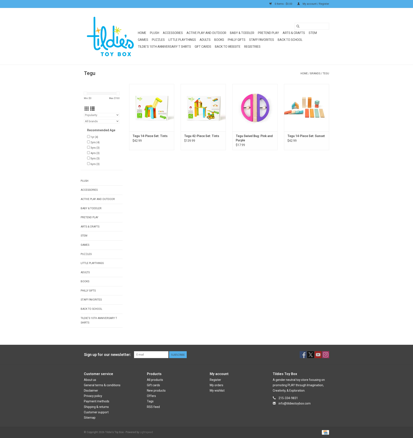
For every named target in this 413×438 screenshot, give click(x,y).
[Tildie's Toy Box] (110, 36)
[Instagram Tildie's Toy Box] (325, 354)
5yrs (95, 158)
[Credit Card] (324, 432)
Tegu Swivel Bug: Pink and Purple (254, 138)
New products (156, 390)
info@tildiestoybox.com (295, 403)
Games (143, 39)
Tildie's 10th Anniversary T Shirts (164, 46)
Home (142, 33)
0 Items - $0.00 (283, 3)
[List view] (92, 108)
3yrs (95, 147)
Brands (315, 73)
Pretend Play (268, 33)
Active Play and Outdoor (206, 33)
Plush (154, 33)
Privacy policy (93, 396)
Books (219, 39)
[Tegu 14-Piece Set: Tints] (151, 107)
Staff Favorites (261, 39)
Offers (151, 396)
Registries (252, 46)
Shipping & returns (96, 407)
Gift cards (203, 46)
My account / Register (315, 3)
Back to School (290, 39)
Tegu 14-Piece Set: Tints (150, 136)
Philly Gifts (236, 39)
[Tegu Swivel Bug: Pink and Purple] (254, 107)
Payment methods (96, 401)
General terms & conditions (102, 385)
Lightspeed (146, 432)
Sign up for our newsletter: (107, 354)
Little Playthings (182, 39)
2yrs (95, 142)
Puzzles (158, 39)
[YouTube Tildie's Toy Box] (318, 354)
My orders (216, 385)
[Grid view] (87, 108)
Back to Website (227, 46)
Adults (205, 39)
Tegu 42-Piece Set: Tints (201, 136)
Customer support (96, 412)
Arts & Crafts (294, 33)
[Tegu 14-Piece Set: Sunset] (306, 107)
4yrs (95, 153)
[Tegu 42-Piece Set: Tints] (203, 107)
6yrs (95, 164)
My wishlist (217, 390)
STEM (313, 33)
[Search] (298, 26)
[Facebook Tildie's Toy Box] (303, 354)
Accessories (173, 33)
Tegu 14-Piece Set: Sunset (306, 136)
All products (155, 380)
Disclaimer (91, 390)
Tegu (326, 73)
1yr (94, 137)
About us (90, 380)
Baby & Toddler (242, 33)
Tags (150, 401)
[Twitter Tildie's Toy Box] (310, 354)
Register (215, 380)
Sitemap (90, 417)
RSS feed (153, 407)
